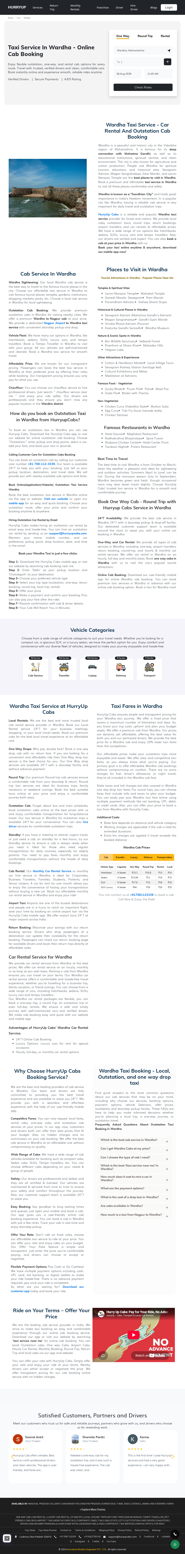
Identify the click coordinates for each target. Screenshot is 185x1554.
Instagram (80, 1541)
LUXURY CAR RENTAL (58, 1517)
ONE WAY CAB (23, 1517)
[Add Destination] (167, 61)
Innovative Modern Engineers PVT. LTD (87, 1549)
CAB (106, 1520)
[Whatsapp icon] (175, 1544)
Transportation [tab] (164, 857)
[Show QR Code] (7, 1538)
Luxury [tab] (134, 857)
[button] (169, 50)
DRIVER (24, 1523)
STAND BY (76, 1517)
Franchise (103, 7)
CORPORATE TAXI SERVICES (120, 1523)
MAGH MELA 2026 (94, 1523)
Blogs (153, 7)
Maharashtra (71, 1503)
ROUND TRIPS (99, 1517)
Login (169, 7)
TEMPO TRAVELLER (153, 1517)
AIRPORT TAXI (45, 1520)
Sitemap (156, 1530)
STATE (114, 1520)
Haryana (172, 1503)
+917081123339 (142, 895)
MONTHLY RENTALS (65, 1520)
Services (38, 7)
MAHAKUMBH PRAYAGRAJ (43, 1523)
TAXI (100, 1520)
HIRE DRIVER (148, 1520)
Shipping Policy (106, 1530)
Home (10, 18)
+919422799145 (92, 1536)
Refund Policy (142, 1530)
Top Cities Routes (47, 1530)
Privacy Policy (124, 1530)
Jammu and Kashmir (153, 1503)
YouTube (111, 1541)
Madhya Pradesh (90, 1503)
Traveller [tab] (120, 857)
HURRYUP (17, 7)
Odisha (136, 1503)
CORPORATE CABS (87, 1520)
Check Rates (143, 87)
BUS (34, 1520)
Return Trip (54, 7)
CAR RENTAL (39, 1517)
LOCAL (87, 1517)
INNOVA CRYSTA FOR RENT (150, 1523)
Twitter (95, 1541)
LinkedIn (166, 1536)
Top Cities (30, 1530)
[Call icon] (175, 1534)
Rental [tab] (165, 36)
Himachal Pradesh (38, 1503)
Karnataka (108, 1503)
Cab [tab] (106, 857)
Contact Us (65, 1530)
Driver (119, 7)
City (18, 18)
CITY (121, 1520)
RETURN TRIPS (116, 1517)
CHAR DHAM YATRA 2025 (71, 1523)
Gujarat (56, 1503)
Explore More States (93, 1509)
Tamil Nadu (123, 1503)
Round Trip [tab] (145, 36)
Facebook (149, 1536)
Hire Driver (134, 7)
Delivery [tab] (148, 857)
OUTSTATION (133, 1520)
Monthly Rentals (75, 7)
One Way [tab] (122, 36)
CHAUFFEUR (162, 1520)
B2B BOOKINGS (133, 1517)
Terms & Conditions (85, 1530)
